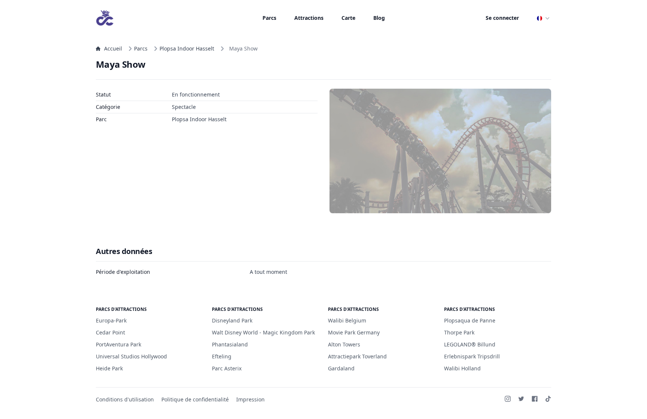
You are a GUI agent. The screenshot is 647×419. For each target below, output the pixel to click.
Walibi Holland (462, 368)
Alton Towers (344, 344)
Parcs (269, 17)
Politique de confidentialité (195, 399)
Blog (379, 17)
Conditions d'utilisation (125, 399)
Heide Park (109, 368)
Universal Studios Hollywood (131, 356)
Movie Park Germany (354, 332)
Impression (250, 399)
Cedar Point (110, 332)
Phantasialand (230, 344)
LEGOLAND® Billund (469, 344)
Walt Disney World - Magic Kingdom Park (263, 332)
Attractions (309, 17)
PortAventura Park (118, 344)
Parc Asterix (227, 368)
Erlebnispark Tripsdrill (472, 356)
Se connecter (502, 17)
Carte (348, 17)
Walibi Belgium (347, 320)
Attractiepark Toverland (357, 356)
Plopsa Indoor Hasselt (187, 48)
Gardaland (341, 368)
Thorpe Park (459, 332)
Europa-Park (111, 320)
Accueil (113, 48)
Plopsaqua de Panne (469, 320)
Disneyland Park (232, 320)
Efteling (221, 356)
